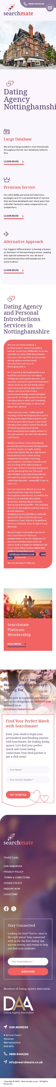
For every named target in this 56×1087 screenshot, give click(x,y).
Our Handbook (13, 866)
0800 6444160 (18, 1054)
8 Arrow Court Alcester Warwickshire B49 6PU (12, 1041)
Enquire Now (12, 888)
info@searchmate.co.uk (21, 554)
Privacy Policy (13, 871)
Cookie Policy (13, 883)
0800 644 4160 (42, 701)
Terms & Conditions (17, 877)
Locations (10, 894)
